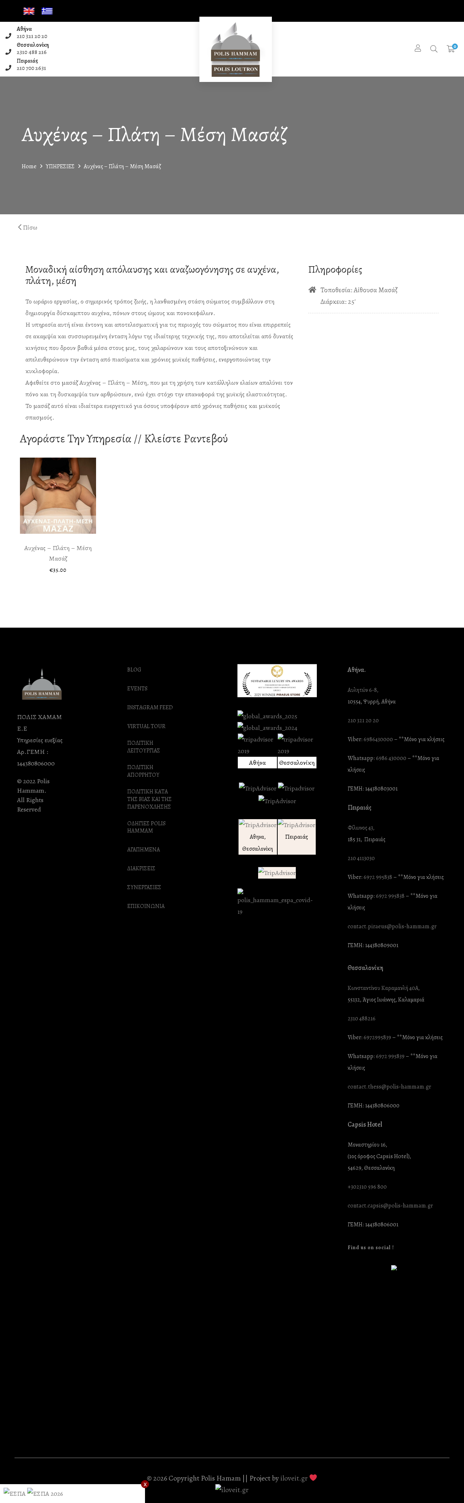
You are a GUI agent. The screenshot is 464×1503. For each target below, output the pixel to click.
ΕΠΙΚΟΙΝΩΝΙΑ (146, 906)
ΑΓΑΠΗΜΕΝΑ (143, 850)
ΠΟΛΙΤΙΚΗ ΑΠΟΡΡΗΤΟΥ (143, 771)
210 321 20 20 (32, 36)
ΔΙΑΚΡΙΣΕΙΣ (141, 868)
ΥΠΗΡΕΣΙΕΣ (60, 166)
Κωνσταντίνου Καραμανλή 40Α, (384, 988)
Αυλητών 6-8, (363, 690)
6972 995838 (378, 877)
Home (29, 166)
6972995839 (377, 1037)
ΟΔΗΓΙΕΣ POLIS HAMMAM (146, 827)
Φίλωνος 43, (361, 828)
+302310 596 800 (367, 1187)
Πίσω (29, 227)
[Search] (434, 49)
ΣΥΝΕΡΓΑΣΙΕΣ (144, 887)
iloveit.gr (294, 1478)
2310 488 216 (32, 52)
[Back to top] (444, 1483)
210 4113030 (361, 858)
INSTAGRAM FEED (150, 707)
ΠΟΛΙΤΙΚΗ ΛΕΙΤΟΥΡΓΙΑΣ (143, 747)
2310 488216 (362, 1019)
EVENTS (137, 689)
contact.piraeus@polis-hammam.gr (392, 926)
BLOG (134, 670)
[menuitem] (29, 11)
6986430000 (378, 739)
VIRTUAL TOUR (146, 726)
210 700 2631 (31, 68)
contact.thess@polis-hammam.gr (389, 1087)
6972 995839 (390, 1056)
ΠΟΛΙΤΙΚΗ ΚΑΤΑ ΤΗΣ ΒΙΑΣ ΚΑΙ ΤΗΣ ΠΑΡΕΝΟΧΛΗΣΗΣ (149, 799)
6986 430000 (391, 758)
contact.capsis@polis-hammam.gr (390, 1206)
